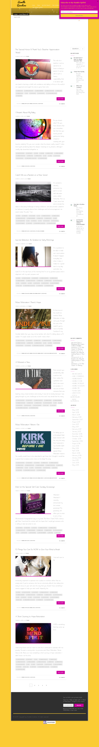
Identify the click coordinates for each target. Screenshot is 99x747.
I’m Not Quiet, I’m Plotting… (77, 348)
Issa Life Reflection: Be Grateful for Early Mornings (34, 240)
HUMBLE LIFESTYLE (46, 215)
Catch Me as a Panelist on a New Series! (31, 175)
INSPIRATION (59, 90)
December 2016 (77, 434)
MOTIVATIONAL (41, 93)
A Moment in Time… (23, 362)
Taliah (27, 56)
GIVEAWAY (35, 527)
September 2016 (77, 441)
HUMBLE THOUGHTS (50, 90)
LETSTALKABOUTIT (21, 220)
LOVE (40, 220)
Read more (60, 98)
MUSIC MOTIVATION (53, 353)
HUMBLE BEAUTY (77, 378)
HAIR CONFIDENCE (78, 376)
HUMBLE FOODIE (77, 381)
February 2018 (76, 417)
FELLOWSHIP (32, 215)
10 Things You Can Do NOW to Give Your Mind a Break (37, 549)
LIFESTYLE (34, 220)
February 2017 (76, 429)
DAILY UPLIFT (29, 153)
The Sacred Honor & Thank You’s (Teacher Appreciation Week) (78, 59)
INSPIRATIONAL (20, 93)
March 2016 (76, 453)
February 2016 (76, 455)
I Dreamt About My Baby (25, 112)
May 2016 (75, 448)
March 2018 (76, 415)
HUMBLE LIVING (50, 153)
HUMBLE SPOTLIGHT (29, 90)
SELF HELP (55, 467)
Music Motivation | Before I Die (27, 424)
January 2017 (76, 431)
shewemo (74, 347)
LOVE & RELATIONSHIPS (39, 231)
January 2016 (76, 458)
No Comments (62, 103)
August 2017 (76, 422)
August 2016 (76, 443)
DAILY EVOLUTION (20, 153)
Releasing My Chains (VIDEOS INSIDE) (77, 345)
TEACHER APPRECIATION (51, 93)
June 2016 (75, 446)
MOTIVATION (33, 93)
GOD (39, 215)
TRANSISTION (40, 285)
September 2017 (77, 419)
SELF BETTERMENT (20, 223)
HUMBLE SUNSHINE (39, 90)
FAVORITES (37, 462)
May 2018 (75, 410)
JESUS (55, 218)
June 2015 (75, 462)
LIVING (50, 155)
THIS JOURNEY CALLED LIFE (31, 158)
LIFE (27, 93)
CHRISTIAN (25, 215)
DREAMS (42, 153)
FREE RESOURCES (77, 374)
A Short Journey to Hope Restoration (30, 616)
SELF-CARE (19, 285)
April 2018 (75, 412)
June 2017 (75, 424)
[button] (79, 3)
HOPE (36, 659)
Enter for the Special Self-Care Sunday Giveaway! (35, 487)
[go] (83, 48)
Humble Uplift (38, 293)
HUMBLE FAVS (19, 90)
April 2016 (75, 450)
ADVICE (18, 215)
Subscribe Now (79, 15)
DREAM (36, 153)
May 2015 (75, 465)
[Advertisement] (49, 30)
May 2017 (75, 427)
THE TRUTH (19, 95)
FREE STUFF (27, 527)
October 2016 (76, 438)
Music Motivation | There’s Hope (28, 302)
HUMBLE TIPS (32, 293)
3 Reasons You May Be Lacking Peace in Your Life (77, 353)
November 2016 (77, 436)
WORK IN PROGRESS (42, 158)
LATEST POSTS (40, 103)
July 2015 (75, 460)
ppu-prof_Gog (75, 342)
